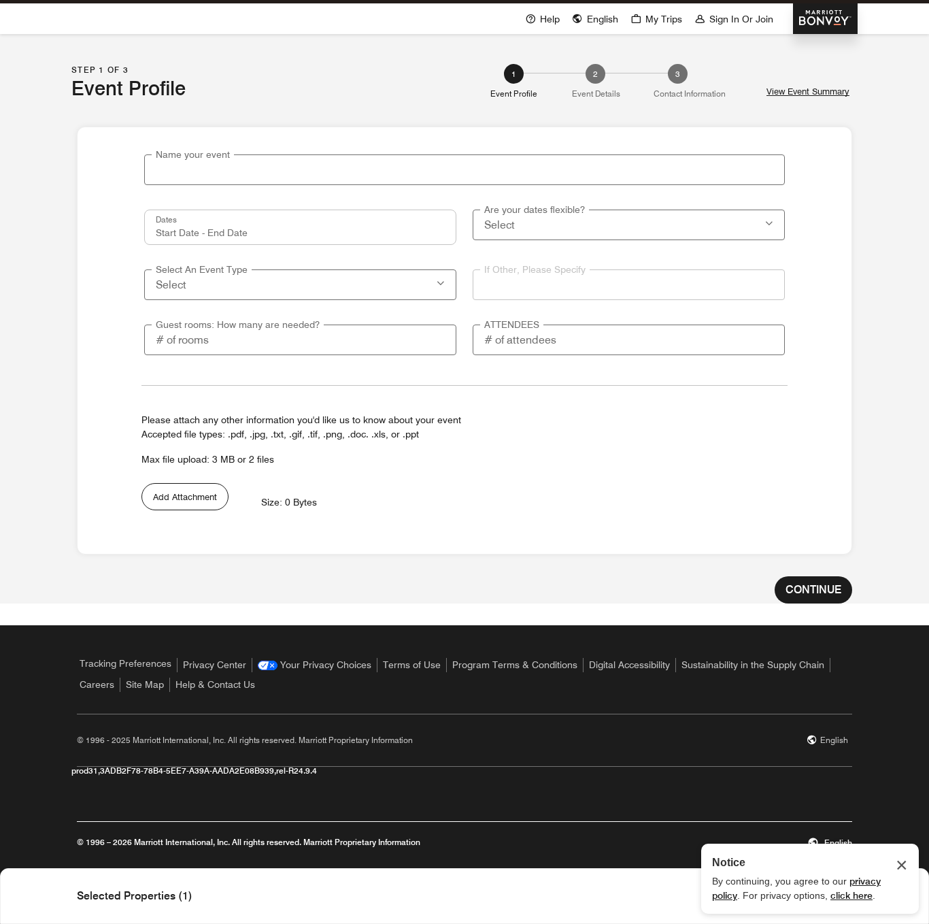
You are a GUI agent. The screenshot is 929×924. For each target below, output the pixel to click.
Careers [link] (97, 684)
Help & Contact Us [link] (215, 684)
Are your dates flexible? (534, 209)
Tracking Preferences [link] (125, 663)
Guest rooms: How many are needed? (238, 324)
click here (851, 895)
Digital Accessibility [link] (629, 664)
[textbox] (464, 169)
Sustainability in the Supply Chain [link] (752, 664)
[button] (770, 221)
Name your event (193, 154)
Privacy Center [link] (214, 664)
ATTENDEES (511, 324)
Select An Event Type (202, 269)
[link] (314, 665)
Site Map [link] (145, 684)
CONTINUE (813, 589)
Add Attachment (185, 496)
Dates (166, 219)
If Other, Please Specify (535, 269)
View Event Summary (807, 91)
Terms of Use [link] (412, 664)
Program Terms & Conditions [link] (514, 664)
